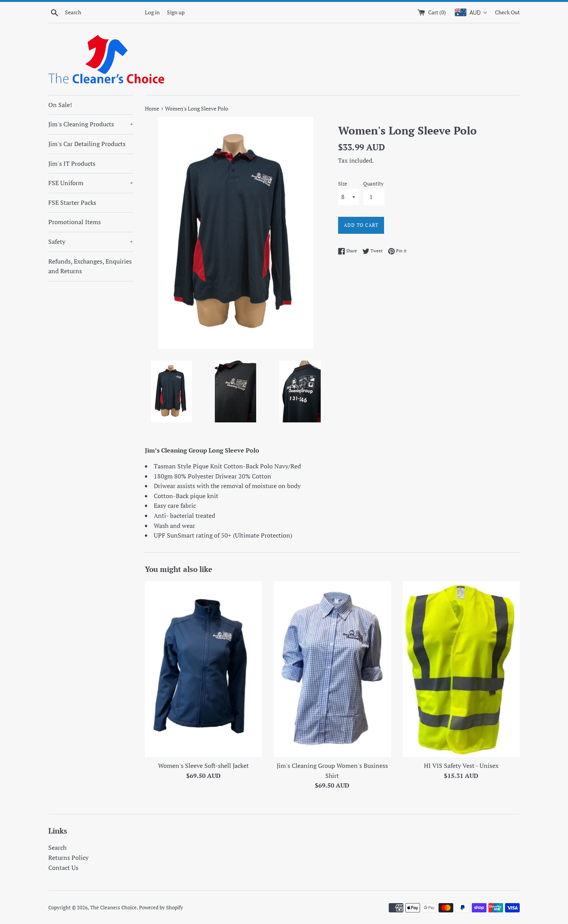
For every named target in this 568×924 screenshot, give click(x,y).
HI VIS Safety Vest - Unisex (461, 765)
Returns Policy (68, 857)
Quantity (373, 183)
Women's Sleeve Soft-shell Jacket (203, 765)
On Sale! (60, 104)
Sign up (176, 12)
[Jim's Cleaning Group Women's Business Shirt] (332, 669)
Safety (90, 241)
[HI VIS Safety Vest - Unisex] (461, 669)
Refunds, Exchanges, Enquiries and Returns (90, 266)
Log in (152, 12)
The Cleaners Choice (113, 907)
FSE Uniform (90, 183)
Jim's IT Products (71, 163)
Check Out (507, 12)
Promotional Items (74, 222)
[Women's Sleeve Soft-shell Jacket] (203, 669)
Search (57, 847)
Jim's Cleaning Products (90, 124)
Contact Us (63, 867)
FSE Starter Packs (72, 202)
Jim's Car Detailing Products (87, 144)
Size (342, 183)
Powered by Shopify (161, 907)
